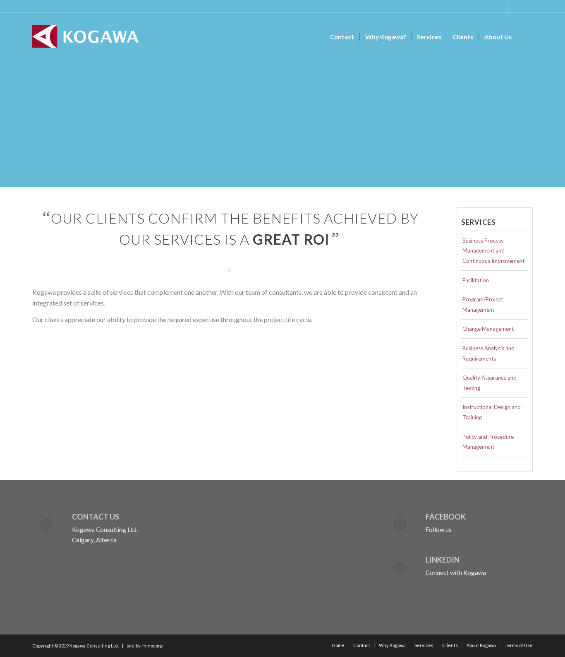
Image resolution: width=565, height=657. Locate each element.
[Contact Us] (46, 524)
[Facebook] (400, 524)
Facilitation (475, 280)
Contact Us (95, 516)
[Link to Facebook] (502, 6)
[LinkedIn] (400, 567)
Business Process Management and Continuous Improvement (493, 251)
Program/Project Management (482, 304)
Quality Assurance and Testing (489, 382)
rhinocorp (152, 645)
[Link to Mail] (526, 6)
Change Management (488, 328)
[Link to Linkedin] (514, 6)
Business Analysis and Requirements (488, 353)
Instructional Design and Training (491, 412)
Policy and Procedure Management (488, 441)
